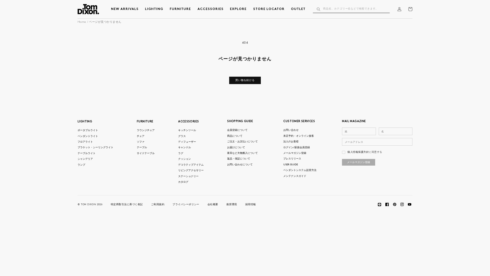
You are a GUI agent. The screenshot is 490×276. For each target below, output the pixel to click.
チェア (140, 136)
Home (82, 22)
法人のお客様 (291, 142)
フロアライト (85, 142)
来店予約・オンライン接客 (298, 136)
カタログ (183, 182)
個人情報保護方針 (358, 152)
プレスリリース (292, 159)
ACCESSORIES (188, 121)
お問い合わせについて (240, 165)
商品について (234, 136)
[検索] (318, 9)
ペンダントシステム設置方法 (299, 170)
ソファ (140, 142)
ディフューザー (187, 142)
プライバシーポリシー (186, 204)
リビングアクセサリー (191, 170)
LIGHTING (85, 121)
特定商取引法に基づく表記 (127, 204)
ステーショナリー (188, 176)
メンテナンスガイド (294, 176)
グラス (182, 136)
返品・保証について (238, 159)
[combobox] (351, 9)
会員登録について (237, 130)
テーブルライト (86, 153)
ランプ (81, 165)
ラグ (180, 153)
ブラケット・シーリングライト (95, 147)
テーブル (142, 147)
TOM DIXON (88, 204)
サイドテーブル (146, 153)
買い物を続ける (245, 80)
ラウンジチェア (146, 130)
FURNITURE (145, 121)
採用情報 (250, 204)
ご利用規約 (157, 204)
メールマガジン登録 (294, 153)
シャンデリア (85, 159)
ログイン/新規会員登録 (296, 147)
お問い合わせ (291, 130)
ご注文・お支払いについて (242, 142)
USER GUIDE (290, 165)
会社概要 (212, 204)
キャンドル (184, 147)
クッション (184, 159)
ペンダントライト (88, 136)
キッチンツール (187, 130)
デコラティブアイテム (191, 165)
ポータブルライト (88, 130)
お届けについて (236, 147)
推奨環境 (231, 204)
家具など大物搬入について (242, 153)
